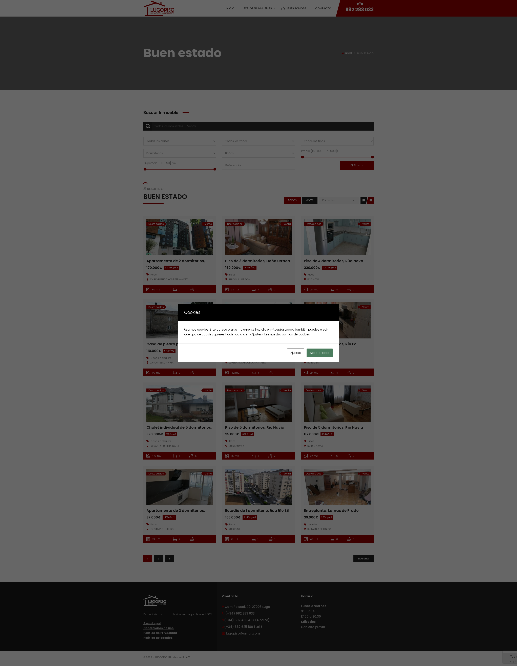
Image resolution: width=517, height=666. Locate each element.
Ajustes (295, 353)
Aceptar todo (319, 353)
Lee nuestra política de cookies (287, 334)
